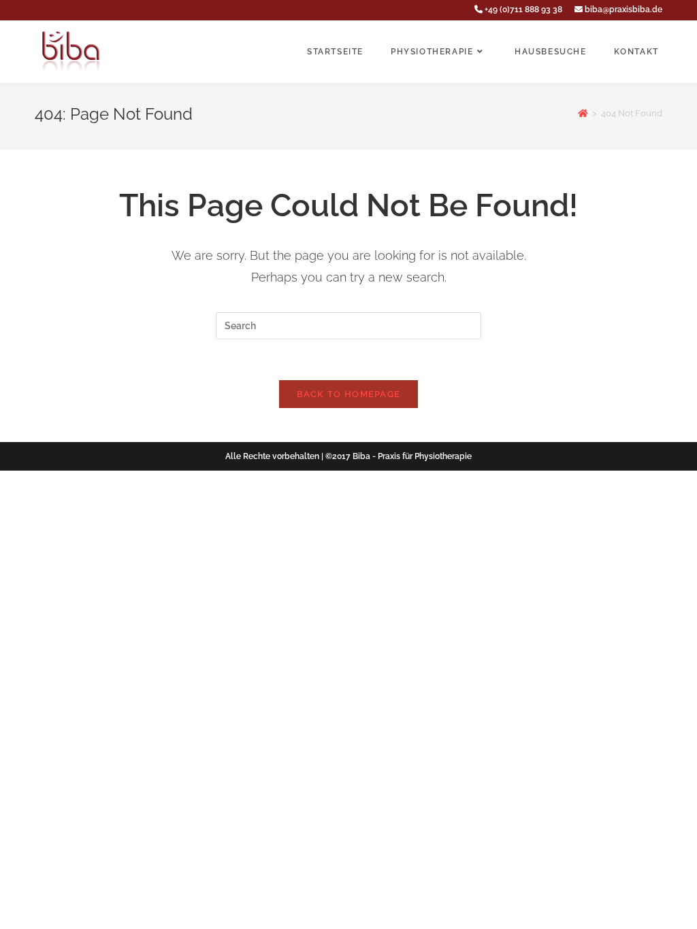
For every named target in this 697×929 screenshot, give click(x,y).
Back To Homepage (349, 394)
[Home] (583, 113)
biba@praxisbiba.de (622, 9)
